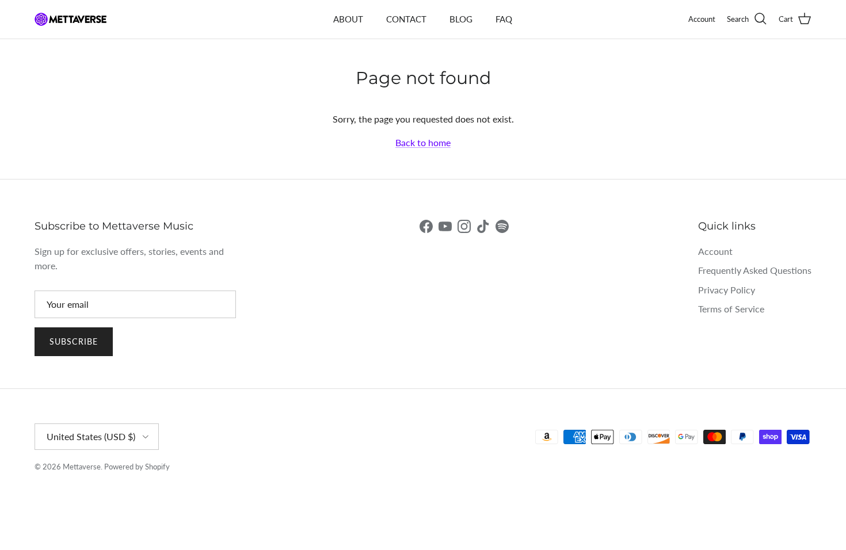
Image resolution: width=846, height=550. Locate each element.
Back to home (423, 142)
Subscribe (73, 341)
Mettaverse (82, 466)
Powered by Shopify (137, 466)
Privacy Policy (726, 289)
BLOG (460, 19)
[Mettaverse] (70, 19)
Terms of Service (731, 308)
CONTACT (406, 19)
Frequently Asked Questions (754, 270)
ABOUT (348, 19)
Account (715, 251)
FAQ (504, 19)
